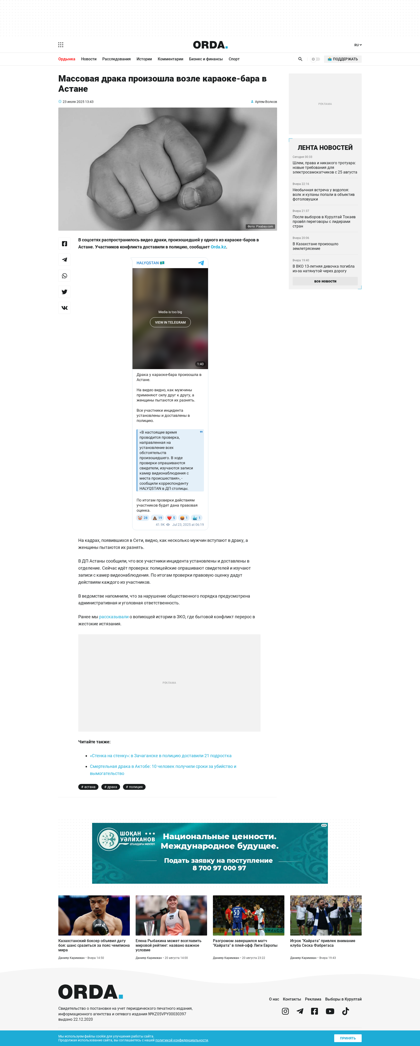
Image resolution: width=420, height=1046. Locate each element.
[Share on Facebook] (64, 243)
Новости (88, 59)
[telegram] (300, 1013)
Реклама (313, 999)
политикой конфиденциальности (181, 1040)
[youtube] (330, 1013)
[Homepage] (210, 45)
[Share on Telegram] (64, 260)
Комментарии (170, 59)
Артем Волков (266, 102)
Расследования (116, 59)
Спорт (234, 59)
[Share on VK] (64, 308)
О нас (274, 999)
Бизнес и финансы (206, 59)
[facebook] (314, 1013)
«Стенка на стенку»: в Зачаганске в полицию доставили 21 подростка (161, 755)
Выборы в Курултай (343, 999)
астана (90, 787)
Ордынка (66, 59)
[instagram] (285, 1013)
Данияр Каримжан (71, 958)
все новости (325, 281)
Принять (348, 1038)
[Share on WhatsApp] (64, 276)
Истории (144, 59)
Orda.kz (218, 246)
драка (112, 787)
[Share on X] (64, 292)
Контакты (292, 999)
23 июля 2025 (73, 102)
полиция (136, 787)
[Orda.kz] (90, 1003)
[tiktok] (345, 1013)
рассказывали (114, 616)
